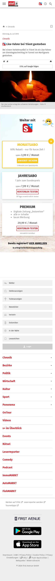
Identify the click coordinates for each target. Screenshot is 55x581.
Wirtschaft (9, 381)
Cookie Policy (39, 555)
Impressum (7, 555)
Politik (6, 373)
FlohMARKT (9, 491)
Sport (6, 397)
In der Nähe (14, 330)
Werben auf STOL (13, 502)
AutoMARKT (10, 483)
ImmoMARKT (10, 475)
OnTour (7, 412)
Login (28, 346)
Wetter (12, 283)
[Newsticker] (45, 4)
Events (7, 436)
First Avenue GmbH (31, 566)
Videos (7, 420)
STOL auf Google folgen (29, 66)
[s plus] (40, 4)
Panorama (9, 404)
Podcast (7, 467)
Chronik (11, 27)
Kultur (6, 389)
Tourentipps (11, 505)
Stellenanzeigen (16, 291)
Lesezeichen (14, 338)
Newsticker (13, 307)
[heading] (27, 44)
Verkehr (12, 315)
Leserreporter (11, 452)
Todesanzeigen (15, 299)
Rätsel (6, 444)
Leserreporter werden (33, 502)
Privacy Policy (25, 555)
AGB (16, 555)
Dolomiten (13, 323)
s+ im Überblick (12, 428)
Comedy (8, 459)
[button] (51, 26)
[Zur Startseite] (4, 26)
